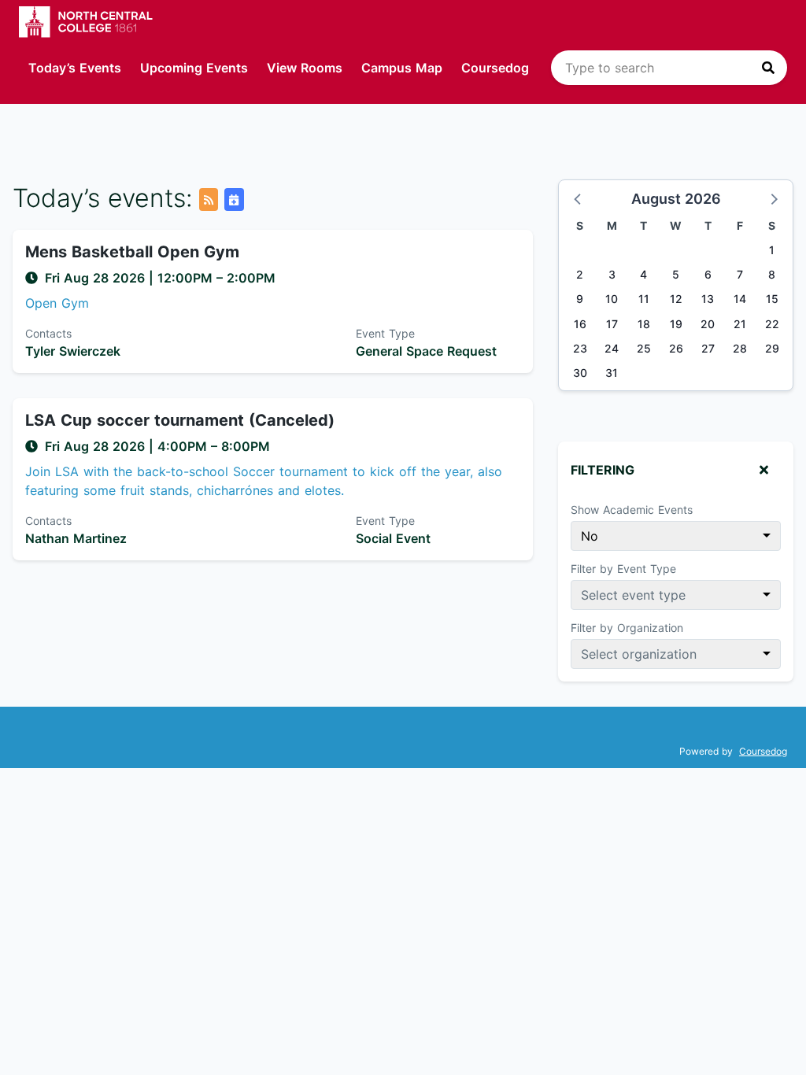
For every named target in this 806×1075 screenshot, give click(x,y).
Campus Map (401, 68)
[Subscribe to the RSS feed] (208, 199)
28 (740, 348)
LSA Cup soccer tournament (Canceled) (180, 420)
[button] (578, 198)
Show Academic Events (632, 509)
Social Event (393, 538)
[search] (669, 67)
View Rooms (304, 68)
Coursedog (495, 68)
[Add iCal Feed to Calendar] (233, 199)
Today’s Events (74, 68)
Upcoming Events (194, 68)
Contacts (48, 333)
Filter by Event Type (623, 568)
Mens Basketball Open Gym (132, 251)
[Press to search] (768, 67)
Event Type (385, 333)
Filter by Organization (627, 627)
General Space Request (426, 351)
